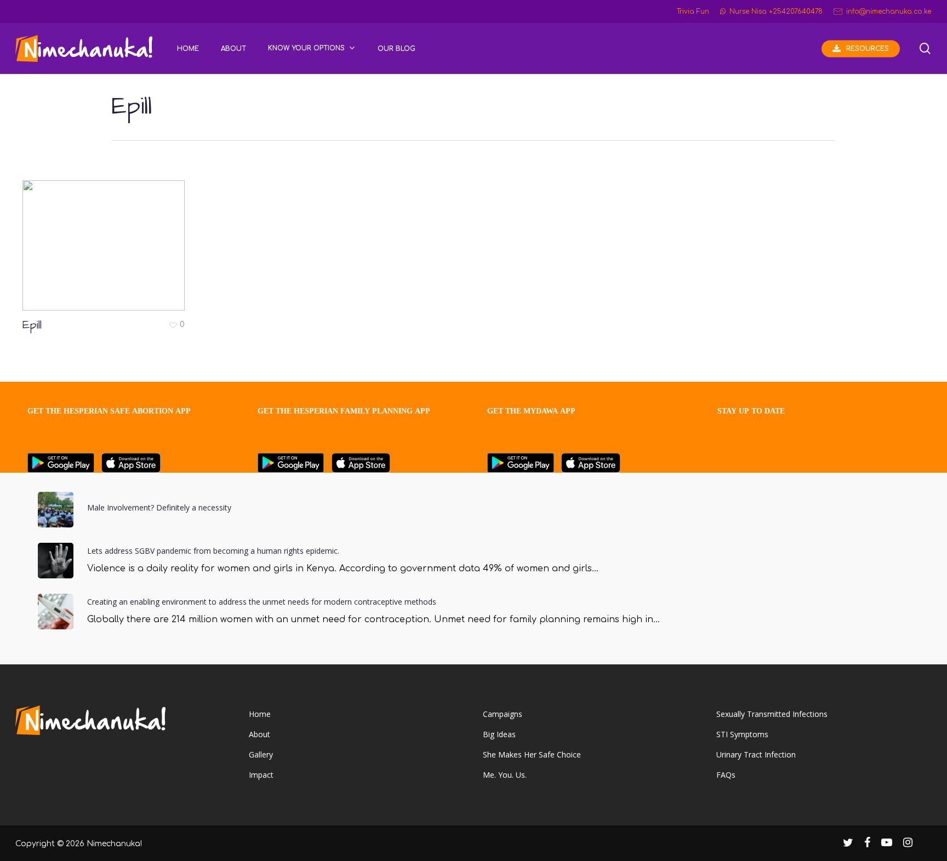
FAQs (725, 775)
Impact (261, 775)
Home (260, 714)
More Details (106, 237)
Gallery (261, 754)
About (259, 734)
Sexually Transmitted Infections (772, 714)
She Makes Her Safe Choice (532, 754)
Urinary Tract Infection (756, 754)
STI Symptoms (742, 734)
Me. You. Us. (505, 775)
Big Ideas (499, 734)
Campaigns (502, 714)
